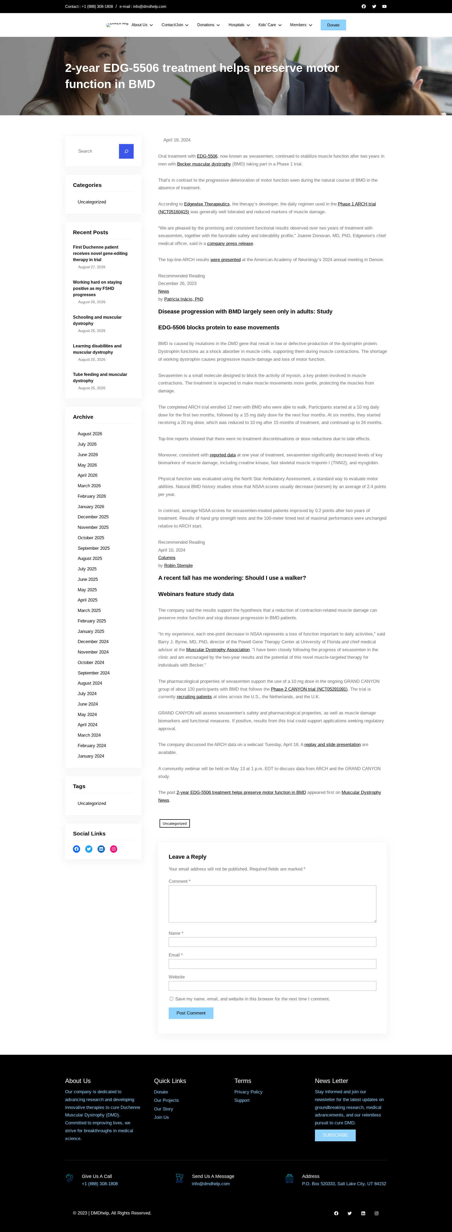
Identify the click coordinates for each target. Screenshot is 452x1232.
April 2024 (87, 724)
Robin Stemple (178, 565)
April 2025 (87, 600)
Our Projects (166, 1100)
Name (176, 933)
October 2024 (91, 662)
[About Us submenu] (151, 25)
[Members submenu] (310, 25)
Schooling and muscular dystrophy (97, 320)
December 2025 (93, 516)
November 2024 (93, 652)
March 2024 (89, 735)
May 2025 (87, 589)
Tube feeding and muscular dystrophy (100, 377)
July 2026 (87, 444)
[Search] (126, 151)
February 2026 (92, 496)
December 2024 (93, 641)
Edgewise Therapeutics (207, 204)
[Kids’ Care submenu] (280, 25)
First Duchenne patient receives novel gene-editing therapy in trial (100, 253)
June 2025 (88, 579)
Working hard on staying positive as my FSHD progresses (97, 288)
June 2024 (88, 704)
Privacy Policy (248, 1092)
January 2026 (91, 506)
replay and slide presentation (332, 744)
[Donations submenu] (218, 25)
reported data (223, 454)
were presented (226, 259)
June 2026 (88, 454)
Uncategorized (92, 201)
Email (176, 955)
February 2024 (92, 745)
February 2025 (92, 620)
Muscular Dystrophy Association (218, 649)
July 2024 (87, 693)
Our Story (163, 1109)
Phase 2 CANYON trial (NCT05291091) (309, 689)
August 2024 (90, 683)
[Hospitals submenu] (248, 25)
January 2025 (91, 631)
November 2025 (93, 527)
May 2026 (87, 465)
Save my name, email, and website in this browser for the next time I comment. (252, 998)
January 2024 (91, 756)
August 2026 (90, 433)
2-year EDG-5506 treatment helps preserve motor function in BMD (241, 792)
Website (177, 977)
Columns (167, 557)
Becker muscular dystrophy (204, 164)
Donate (333, 25)
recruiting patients (194, 696)
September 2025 (94, 548)
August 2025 (90, 558)
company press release (230, 243)
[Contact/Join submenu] (187, 25)
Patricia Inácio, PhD (183, 299)
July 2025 (87, 568)
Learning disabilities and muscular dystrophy (97, 349)
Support (242, 1100)
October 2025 (91, 537)
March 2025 (89, 610)
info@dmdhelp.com (149, 6)
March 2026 (89, 485)
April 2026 (87, 475)
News (163, 291)
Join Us (161, 1117)
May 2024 (87, 714)
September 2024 (94, 673)
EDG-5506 (207, 156)
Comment (180, 881)
